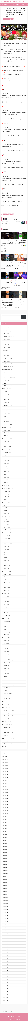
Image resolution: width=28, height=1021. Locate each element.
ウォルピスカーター (9, 710)
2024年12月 (5, 816)
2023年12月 (5, 852)
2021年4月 (5, 949)
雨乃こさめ (8, 424)
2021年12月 (5, 925)
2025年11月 (5, 783)
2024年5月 (5, 837)
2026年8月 (5, 756)
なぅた (6, 645)
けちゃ (7, 339)
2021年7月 (5, 940)
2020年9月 (5, 970)
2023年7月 (5, 867)
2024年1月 (5, 849)
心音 (6, 383)
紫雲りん (7, 568)
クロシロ (7, 391)
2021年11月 (5, 928)
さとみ (7, 538)
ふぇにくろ (7, 582)
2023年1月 (5, 885)
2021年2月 (5, 955)
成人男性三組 (7, 721)
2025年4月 (5, 804)
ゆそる (6, 654)
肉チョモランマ (8, 738)
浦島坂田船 (7, 724)
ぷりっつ (7, 344)
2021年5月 (5, 946)
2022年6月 (5, 907)
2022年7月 (5, 904)
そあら (6, 668)
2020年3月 (5, 982)
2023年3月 (5, 879)
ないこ (7, 457)
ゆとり (6, 432)
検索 (24, 317)
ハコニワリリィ (8, 610)
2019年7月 (5, 988)
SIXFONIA (7, 408)
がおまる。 (7, 474)
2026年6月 (5, 762)
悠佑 (6, 466)
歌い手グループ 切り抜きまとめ (14, 1)
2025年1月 (5, 813)
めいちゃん (7, 446)
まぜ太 (7, 347)
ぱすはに (6, 618)
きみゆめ (6, 485)
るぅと (9, 18)
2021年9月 (5, 934)
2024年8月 (5, 828)
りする (6, 718)
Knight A (7, 350)
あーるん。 (7, 662)
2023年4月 (5, 876)
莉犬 (12, 18)
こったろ (7, 527)
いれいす (7, 449)
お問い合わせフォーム (17, 1015)
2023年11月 (5, 855)
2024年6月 (5, 834)
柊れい (6, 555)
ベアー (6, 397)
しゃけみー (7, 505)
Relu (6, 521)
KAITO (7, 687)
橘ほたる (7, 557)
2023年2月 (5, 882)
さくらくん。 (7, 576)
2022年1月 (5, 922)
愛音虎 (6, 402)
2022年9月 (5, 898)
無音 (6, 435)
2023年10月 (5, 858)
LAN (6, 411)
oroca (6, 624)
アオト (6, 596)
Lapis (6, 372)
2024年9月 (5, 825)
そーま (6, 394)
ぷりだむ (6, 657)
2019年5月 (5, 991)
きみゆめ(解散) (8, 488)
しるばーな (7, 507)
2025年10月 (5, 786)
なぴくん (7, 671)
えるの (6, 713)
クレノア (6, 502)
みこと (7, 419)
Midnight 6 (7, 388)
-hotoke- (7, 452)
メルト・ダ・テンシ (9, 377)
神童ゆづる (7, 565)
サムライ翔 (8, 693)
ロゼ (6, 380)
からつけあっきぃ (9, 336)
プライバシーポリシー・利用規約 (14, 1016)
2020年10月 (5, 967)
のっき (6, 494)
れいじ (6, 679)
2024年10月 (5, 822)
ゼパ (6, 626)
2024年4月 (5, 840)
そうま (6, 355)
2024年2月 (5, 846)
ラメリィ (7, 496)
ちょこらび (7, 571)
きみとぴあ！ (7, 469)
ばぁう (7, 361)
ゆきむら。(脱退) (8, 366)
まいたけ (7, 587)
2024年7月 (5, 831)
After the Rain (8, 328)
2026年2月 (5, 774)
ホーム (7, 1015)
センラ (6, 730)
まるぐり (7, 513)
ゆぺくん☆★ (7, 590)
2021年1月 (5, 958)
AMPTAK (7, 331)
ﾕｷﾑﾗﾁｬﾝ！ (7, 632)
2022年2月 (5, 919)
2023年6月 (5, 870)
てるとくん (8, 358)
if (6, 455)
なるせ (6, 444)
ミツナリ (7, 399)
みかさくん (8, 375)
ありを (6, 471)
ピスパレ (6, 637)
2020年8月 (5, 973)
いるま (7, 413)
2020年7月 (5, 976)
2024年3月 (5, 843)
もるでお (7, 430)
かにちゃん (7, 574)
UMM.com (7, 427)
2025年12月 (5, 780)
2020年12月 (5, 961)
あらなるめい (8, 438)
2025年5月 (5, 801)
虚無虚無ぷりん (8, 405)
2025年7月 (5, 795)
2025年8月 (5, 792)
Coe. (6, 519)
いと (6, 599)
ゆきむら (6, 701)
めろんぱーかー (8, 685)
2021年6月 (5, 943)
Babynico (7, 621)
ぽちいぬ (7, 676)
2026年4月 (5, 768)
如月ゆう (7, 530)
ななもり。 (8, 543)
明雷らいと (8, 385)
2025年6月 (5, 798)
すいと (6, 643)
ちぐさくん (7, 341)
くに (6, 524)
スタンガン (7, 510)
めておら (6, 682)
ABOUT (11, 1015)
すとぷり (4, 18)
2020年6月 (5, 979)
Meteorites (7, 369)
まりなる (6, 629)
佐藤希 (6, 634)
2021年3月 (5, 952)
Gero (6, 741)
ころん (7, 535)
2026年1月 (5, 777)
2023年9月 (5, 861)
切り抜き (6, 704)
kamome (7, 690)
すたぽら (7, 516)
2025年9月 (5, 789)
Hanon (6, 612)
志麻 (6, 735)
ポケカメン (7, 585)
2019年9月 (5, 985)
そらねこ (7, 491)
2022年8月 (5, 901)
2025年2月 (5, 810)
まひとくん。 (8, 363)
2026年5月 (5, 765)
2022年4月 (5, 913)
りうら (7, 460)
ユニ (6, 607)
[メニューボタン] (1, 1)
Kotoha (7, 615)
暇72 (6, 421)
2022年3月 (5, 916)
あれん (6, 640)
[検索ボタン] (26, 1)
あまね (6, 665)
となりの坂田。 (8, 732)
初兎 (6, 463)
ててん (6, 477)
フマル (6, 601)
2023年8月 (5, 864)
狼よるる (7, 560)
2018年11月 (5, 994)
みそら (6, 604)
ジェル (7, 541)
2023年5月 (5, 874)
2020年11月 (5, 964)
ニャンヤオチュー (9, 715)
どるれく (7, 593)
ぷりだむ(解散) (8, 660)
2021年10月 (5, 931)
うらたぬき (7, 727)
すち (6, 416)
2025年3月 (5, 807)
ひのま (6, 648)
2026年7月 (5, 759)
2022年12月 (5, 888)
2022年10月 (5, 895)
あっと (7, 333)
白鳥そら (7, 563)
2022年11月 (5, 891)
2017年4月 (5, 1000)
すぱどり (6, 552)
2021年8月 (5, 937)
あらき (6, 441)
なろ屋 (7, 698)
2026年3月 (5, 771)
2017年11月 (5, 997)
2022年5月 (5, 910)
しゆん (7, 353)
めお (6, 480)
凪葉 (6, 482)
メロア (6, 651)
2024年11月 (5, 819)
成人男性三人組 (8, 707)
